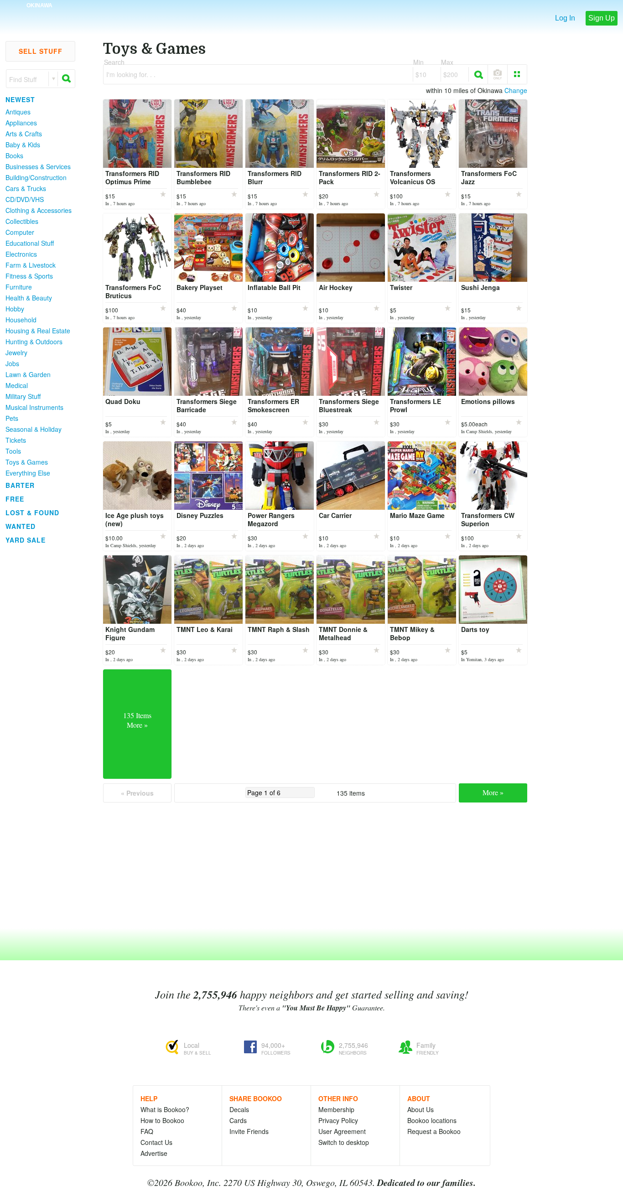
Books (14, 155)
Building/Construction (36, 177)
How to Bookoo (162, 1120)
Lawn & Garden (28, 374)
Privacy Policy (338, 1120)
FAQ (146, 1131)
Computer (19, 232)
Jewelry (16, 352)
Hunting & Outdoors (33, 341)
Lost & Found (32, 512)
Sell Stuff (40, 51)
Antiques (18, 111)
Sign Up (601, 18)
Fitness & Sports (29, 275)
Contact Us (156, 1142)
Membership (336, 1109)
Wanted (20, 526)
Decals (239, 1109)
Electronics (21, 254)
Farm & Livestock (30, 264)
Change (515, 90)
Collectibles (21, 221)
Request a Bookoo (434, 1131)
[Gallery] (517, 74)
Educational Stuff (29, 243)
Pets (11, 418)
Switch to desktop (343, 1142)
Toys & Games (26, 461)
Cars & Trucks (25, 188)
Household (20, 319)
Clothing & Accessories (38, 210)
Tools (13, 451)
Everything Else (27, 472)
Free (14, 498)
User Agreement (342, 1131)
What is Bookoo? (164, 1109)
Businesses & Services (38, 166)
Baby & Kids (22, 144)
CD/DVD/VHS (24, 199)
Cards (238, 1120)
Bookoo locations (432, 1120)
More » (493, 792)
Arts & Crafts (23, 133)
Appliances (21, 122)
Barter (20, 485)
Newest (20, 99)
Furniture (18, 286)
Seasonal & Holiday (33, 429)
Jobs (12, 363)
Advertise (153, 1153)
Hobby (14, 308)
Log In (565, 18)
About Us (420, 1109)
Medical (16, 385)
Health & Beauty (28, 297)
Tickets (15, 440)
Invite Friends (249, 1131)
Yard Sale (25, 539)
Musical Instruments (34, 407)
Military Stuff (23, 396)
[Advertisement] (36, 683)
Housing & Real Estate (37, 330)
